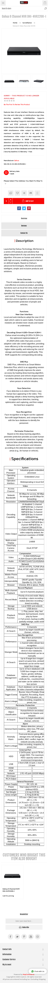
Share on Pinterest (29, 208)
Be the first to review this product (17, 104)
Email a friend (30, 193)
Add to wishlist (17, 193)
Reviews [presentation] (24, 226)
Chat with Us (39, 971)
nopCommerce (28, 974)
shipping (42, 979)
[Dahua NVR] (12, 876)
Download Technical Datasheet (37, 193)
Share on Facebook (19, 208)
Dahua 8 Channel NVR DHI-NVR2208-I (11, 890)
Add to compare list (24, 193)
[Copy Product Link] (11, 193)
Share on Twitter (24, 208)
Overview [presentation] (24, 218)
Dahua (16, 160)
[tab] (24, 218)
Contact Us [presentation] (24, 233)
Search (45, 8)
